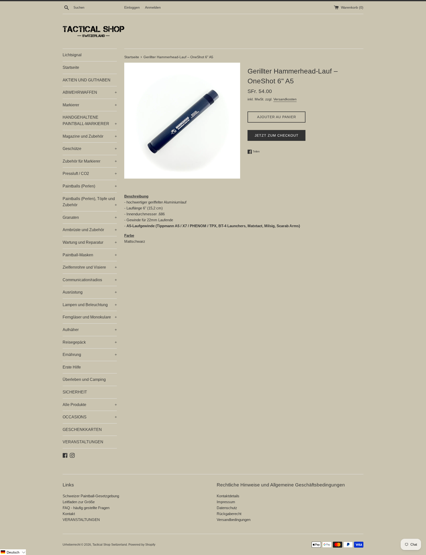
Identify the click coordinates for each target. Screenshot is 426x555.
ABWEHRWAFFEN (90, 92)
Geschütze (90, 149)
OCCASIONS (90, 417)
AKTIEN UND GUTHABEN (86, 80)
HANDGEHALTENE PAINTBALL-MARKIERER (90, 120)
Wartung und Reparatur (90, 242)
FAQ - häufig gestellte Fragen (86, 508)
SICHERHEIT (75, 392)
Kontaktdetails (228, 496)
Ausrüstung (90, 292)
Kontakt (69, 514)
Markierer (90, 105)
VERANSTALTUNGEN (83, 442)
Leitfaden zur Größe (79, 502)
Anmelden (153, 7)
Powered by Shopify (141, 544)
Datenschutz (227, 508)
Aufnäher (90, 330)
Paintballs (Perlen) (90, 186)
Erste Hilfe (72, 367)
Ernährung (90, 354)
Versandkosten (285, 99)
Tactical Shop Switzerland (109, 544)
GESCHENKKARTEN (82, 429)
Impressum (226, 502)
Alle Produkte (90, 405)
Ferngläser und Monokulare (90, 317)
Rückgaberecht (229, 514)
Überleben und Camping (84, 379)
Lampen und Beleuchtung (90, 305)
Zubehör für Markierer (90, 161)
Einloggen (132, 7)
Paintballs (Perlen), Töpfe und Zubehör (90, 202)
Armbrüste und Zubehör (90, 230)
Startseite (71, 67)
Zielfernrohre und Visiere (90, 267)
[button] (13, 552)
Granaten (90, 217)
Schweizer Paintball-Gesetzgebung (91, 496)
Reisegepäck (90, 342)
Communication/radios (90, 280)
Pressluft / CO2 (90, 173)
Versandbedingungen (233, 520)
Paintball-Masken (90, 255)
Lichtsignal (72, 55)
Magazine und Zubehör (90, 136)
